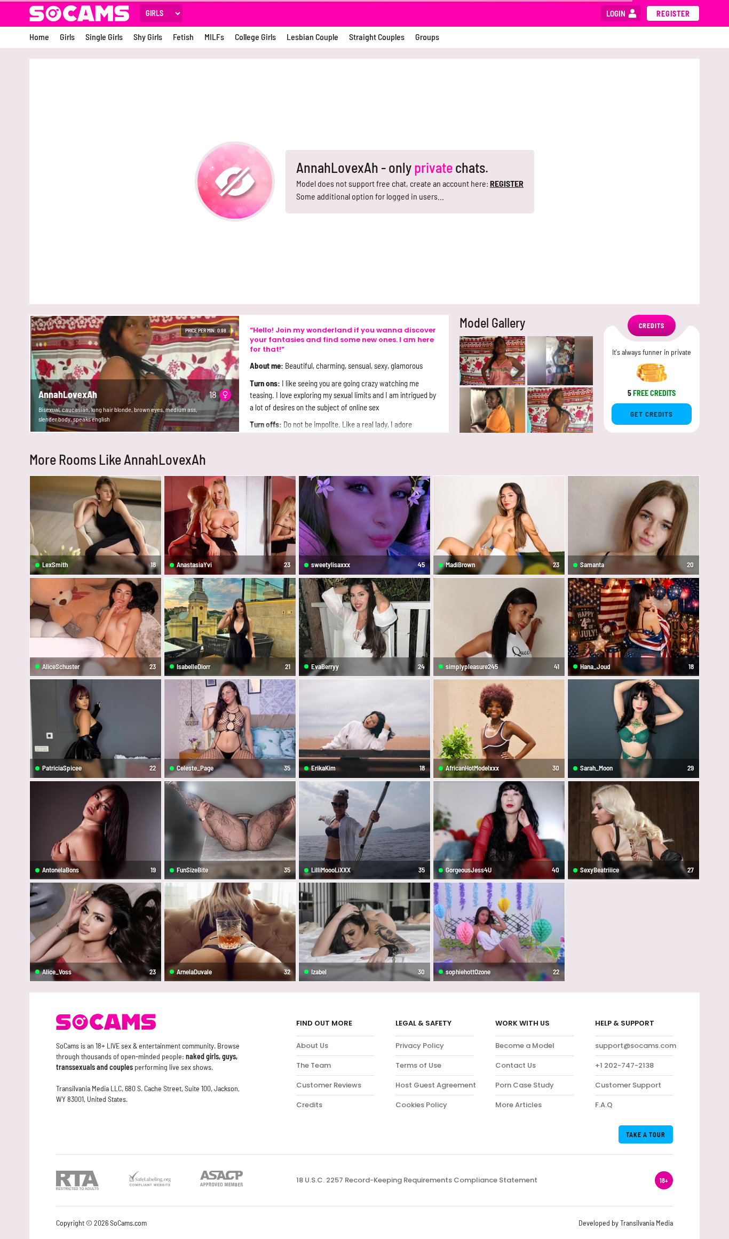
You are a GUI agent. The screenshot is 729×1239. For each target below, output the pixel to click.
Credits (309, 1105)
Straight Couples (377, 36)
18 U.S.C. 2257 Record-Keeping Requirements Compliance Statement (416, 1180)
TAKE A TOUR (645, 1134)
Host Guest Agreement (435, 1085)
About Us (312, 1046)
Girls (67, 36)
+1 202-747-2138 (624, 1065)
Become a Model (524, 1046)
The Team (313, 1065)
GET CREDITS (651, 414)
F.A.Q (604, 1105)
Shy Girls (147, 36)
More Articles (518, 1105)
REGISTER (507, 183)
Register (673, 13)
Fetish (183, 36)
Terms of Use (418, 1065)
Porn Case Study (524, 1085)
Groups (427, 36)
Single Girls (104, 36)
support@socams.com (635, 1046)
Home (39, 36)
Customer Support (628, 1085)
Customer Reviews (328, 1085)
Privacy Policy (419, 1046)
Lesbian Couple (312, 36)
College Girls (255, 36)
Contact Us (515, 1065)
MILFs (214, 36)
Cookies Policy (421, 1105)
